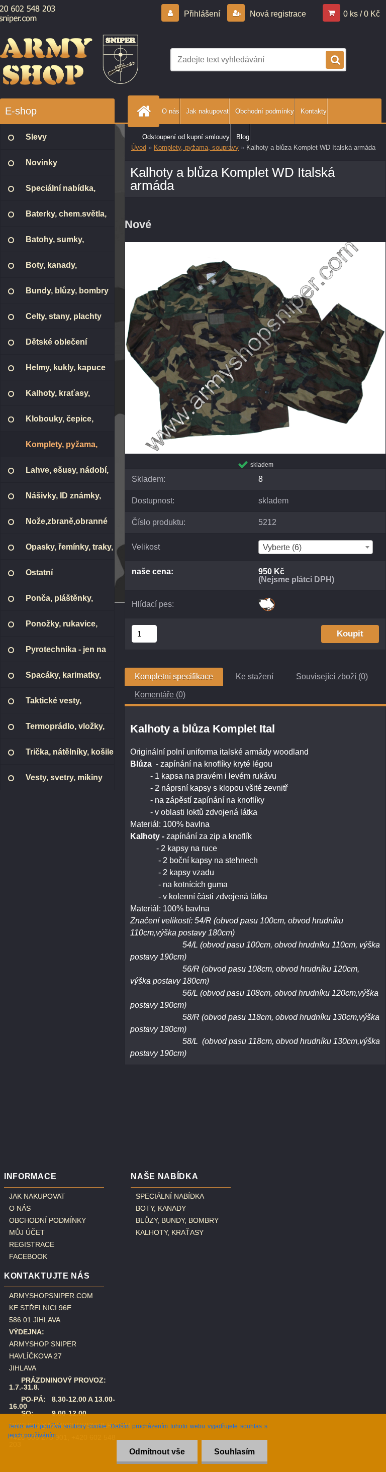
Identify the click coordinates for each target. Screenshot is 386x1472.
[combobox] (315, 547)
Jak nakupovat (207, 111)
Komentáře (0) (160, 694)
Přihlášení (202, 14)
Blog (242, 137)
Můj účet (27, 1232)
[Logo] (69, 60)
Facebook (28, 1256)
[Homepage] (145, 111)
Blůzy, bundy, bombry (177, 1220)
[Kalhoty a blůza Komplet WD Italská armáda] (255, 246)
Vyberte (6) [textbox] (282, 547)
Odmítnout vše (157, 1451)
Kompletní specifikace (174, 676)
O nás (170, 111)
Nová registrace (277, 14)
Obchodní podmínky (264, 111)
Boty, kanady (161, 1208)
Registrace (31, 1244)
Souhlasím (234, 1451)
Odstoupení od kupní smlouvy (186, 137)
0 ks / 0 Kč (361, 14)
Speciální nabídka (170, 1196)
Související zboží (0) (332, 676)
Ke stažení (254, 676)
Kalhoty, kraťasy (170, 1232)
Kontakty (314, 111)
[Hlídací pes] (266, 601)
